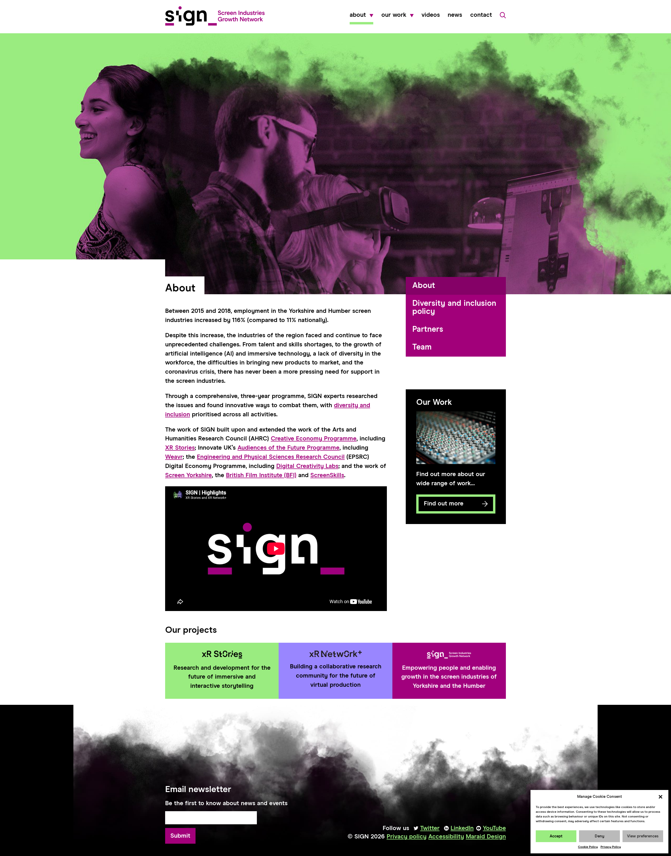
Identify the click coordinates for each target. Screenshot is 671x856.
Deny (599, 836)
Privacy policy (406, 837)
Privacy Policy (610, 847)
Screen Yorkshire (188, 475)
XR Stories (180, 448)
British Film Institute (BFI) (261, 475)
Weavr (174, 457)
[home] (215, 16)
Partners (427, 329)
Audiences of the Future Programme (288, 448)
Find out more (439, 507)
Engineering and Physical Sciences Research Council (271, 457)
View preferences (642, 836)
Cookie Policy (588, 847)
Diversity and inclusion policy (454, 307)
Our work (393, 15)
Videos (430, 15)
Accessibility (446, 837)
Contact (481, 15)
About (358, 15)
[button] (660, 796)
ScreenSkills (327, 475)
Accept (556, 836)
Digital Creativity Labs (307, 466)
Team (422, 347)
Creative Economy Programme (313, 439)
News (455, 15)
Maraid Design (486, 837)
